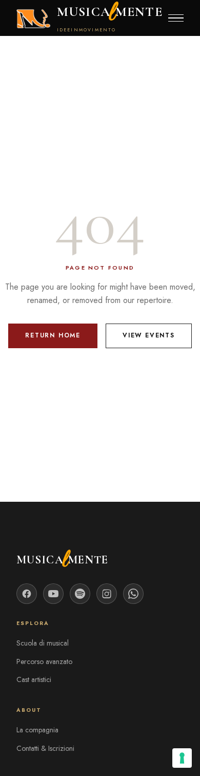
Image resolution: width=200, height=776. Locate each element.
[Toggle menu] (176, 18)
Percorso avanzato (44, 661)
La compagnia (37, 730)
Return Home (53, 335)
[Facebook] (26, 593)
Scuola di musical (42, 643)
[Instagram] (106, 593)
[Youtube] (53, 593)
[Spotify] (80, 593)
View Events (149, 335)
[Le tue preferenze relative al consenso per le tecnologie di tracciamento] (182, 758)
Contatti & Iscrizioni (45, 748)
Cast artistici (33, 679)
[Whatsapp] (133, 593)
